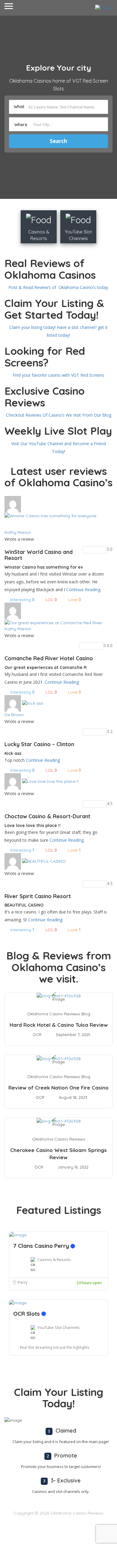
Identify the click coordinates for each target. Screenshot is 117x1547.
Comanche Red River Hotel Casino (48, 658)
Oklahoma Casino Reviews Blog (58, 1014)
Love (74, 599)
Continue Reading (83, 589)
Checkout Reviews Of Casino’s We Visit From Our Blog (58, 415)
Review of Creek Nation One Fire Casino (58, 1087)
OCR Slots (27, 1313)
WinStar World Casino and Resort (38, 555)
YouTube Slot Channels (59, 1327)
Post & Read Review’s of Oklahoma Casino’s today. (58, 287)
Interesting (22, 599)
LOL (51, 599)
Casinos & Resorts (54, 1259)
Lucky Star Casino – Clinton (39, 744)
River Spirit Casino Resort (37, 896)
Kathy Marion (17, 532)
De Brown (14, 714)
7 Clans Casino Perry (41, 1245)
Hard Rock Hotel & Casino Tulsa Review (59, 1025)
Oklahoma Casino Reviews (58, 1139)
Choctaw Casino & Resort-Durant (47, 816)
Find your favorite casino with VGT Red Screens (58, 375)
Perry (23, 1282)
